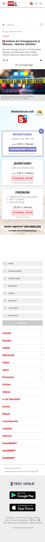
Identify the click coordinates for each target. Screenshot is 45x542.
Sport (5, 369)
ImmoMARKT (9, 443)
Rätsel (6, 413)
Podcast (7, 435)
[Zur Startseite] (3, 25)
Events (6, 406)
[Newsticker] (36, 3)
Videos (6, 392)
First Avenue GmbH (25, 528)
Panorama (8, 377)
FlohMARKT (8, 458)
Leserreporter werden (14, 471)
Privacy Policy (26, 518)
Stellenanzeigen (14, 271)
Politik (6, 348)
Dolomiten (12, 301)
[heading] (22, 43)
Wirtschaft (8, 355)
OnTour (6, 384)
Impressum (10, 518)
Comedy (7, 428)
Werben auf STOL (11, 468)
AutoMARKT (9, 450)
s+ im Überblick (11, 399)
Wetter (11, 263)
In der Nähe (13, 308)
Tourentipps (31, 471)
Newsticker (12, 286)
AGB (18, 518)
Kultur (5, 362)
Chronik (10, 25)
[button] (42, 25)
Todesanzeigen (14, 278)
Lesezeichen (13, 315)
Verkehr (11, 293)
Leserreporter (10, 421)
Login (24, 323)
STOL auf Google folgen (24, 65)
